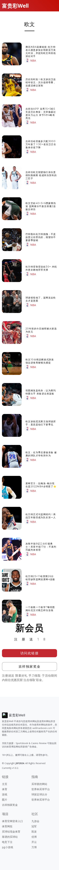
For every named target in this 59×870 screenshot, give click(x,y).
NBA (33, 60)
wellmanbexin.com (42, 728)
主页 (4, 784)
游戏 (4, 794)
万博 (34, 847)
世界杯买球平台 (40, 789)
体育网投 (7, 826)
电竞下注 (7, 842)
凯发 (34, 831)
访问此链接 (29, 653)
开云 (34, 842)
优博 (34, 837)
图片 (4, 799)
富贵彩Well (15, 5)
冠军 (34, 826)
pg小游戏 (7, 847)
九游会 (35, 821)
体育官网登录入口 (12, 821)
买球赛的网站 (39, 784)
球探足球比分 (39, 794)
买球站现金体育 (11, 831)
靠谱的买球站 (10, 837)
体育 (4, 789)
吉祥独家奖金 (30, 666)
